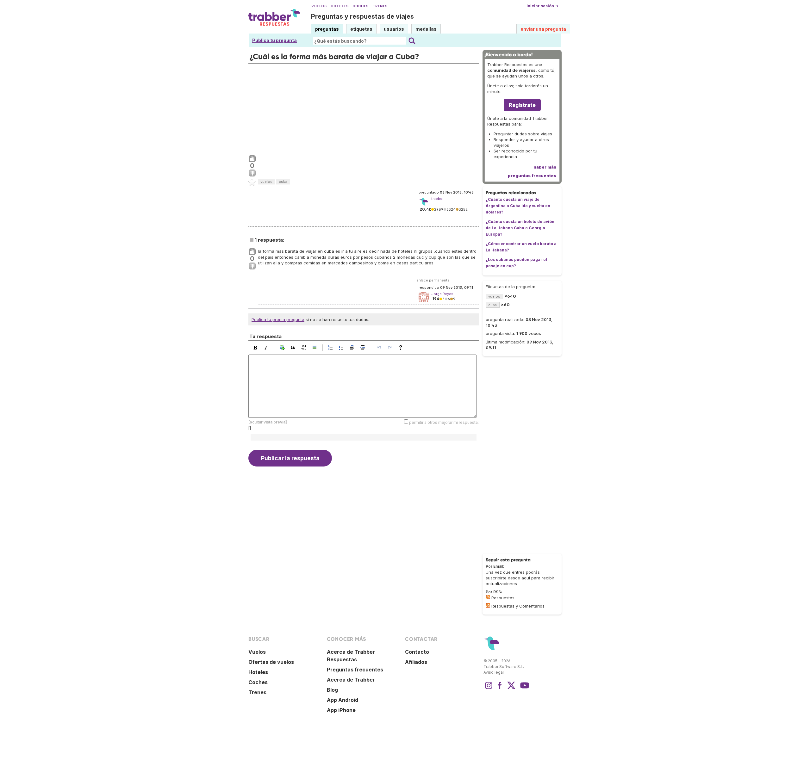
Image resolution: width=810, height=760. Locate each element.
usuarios (394, 29)
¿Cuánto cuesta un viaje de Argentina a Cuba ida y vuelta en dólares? (518, 205)
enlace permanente (433, 280)
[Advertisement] (363, 108)
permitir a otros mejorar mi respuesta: (444, 422)
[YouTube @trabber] (524, 688)
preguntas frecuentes (532, 175)
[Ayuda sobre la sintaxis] (402, 347)
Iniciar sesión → (542, 5)
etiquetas (361, 29)
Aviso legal (493, 672)
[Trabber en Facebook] (500, 688)
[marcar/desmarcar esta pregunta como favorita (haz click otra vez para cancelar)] (252, 182)
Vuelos (319, 6)
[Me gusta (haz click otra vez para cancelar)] (252, 159)
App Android (342, 700)
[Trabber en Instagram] (488, 688)
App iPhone (341, 710)
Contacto (417, 652)
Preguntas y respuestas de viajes (362, 16)
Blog (332, 690)
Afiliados (416, 662)
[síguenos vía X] (511, 688)
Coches (360, 6)
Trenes (380, 6)
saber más (545, 167)
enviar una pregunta (543, 29)
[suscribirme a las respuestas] (488, 597)
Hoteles (339, 6)
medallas (426, 29)
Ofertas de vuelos (271, 662)
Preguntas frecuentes (355, 669)
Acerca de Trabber (351, 680)
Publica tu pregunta (274, 40)
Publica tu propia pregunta (278, 319)
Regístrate (522, 105)
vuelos (266, 181)
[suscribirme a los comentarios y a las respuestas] (488, 605)
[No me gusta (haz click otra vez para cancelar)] (252, 173)
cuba (283, 181)
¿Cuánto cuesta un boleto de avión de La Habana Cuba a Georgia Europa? (520, 228)
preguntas (327, 29)
